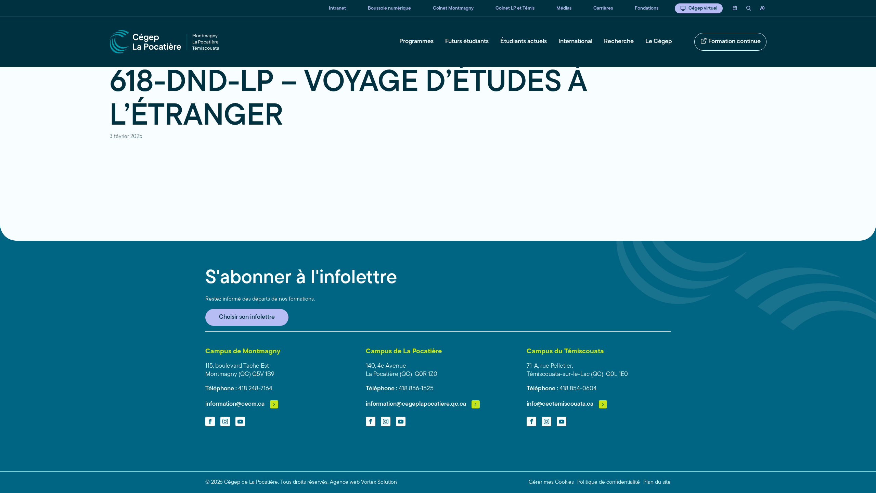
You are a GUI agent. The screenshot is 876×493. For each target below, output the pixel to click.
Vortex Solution (379, 482)
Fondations (646, 8)
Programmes (416, 42)
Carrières (603, 8)
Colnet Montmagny (453, 8)
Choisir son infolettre (247, 317)
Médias (563, 8)
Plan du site (657, 482)
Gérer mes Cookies (551, 482)
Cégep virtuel (702, 8)
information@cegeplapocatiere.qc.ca (416, 404)
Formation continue (734, 42)
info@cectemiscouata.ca (560, 404)
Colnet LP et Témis (514, 8)
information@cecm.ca (235, 404)
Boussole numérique (389, 8)
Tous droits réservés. (304, 482)
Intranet (337, 8)
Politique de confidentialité (608, 482)
